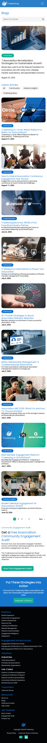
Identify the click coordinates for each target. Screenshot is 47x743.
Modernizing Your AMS (9, 683)
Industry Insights (30, 88)
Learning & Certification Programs (13, 675)
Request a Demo (23, 600)
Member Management (9, 628)
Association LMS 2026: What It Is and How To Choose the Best (23, 410)
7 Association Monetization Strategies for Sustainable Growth (21, 62)
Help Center (5, 706)
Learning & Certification (9, 626)
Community (14, 88)
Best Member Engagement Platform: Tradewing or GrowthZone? (20, 456)
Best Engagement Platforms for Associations (17, 649)
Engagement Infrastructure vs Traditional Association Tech (21, 646)
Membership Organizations (10, 665)
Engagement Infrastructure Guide (12, 644)
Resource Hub (6, 623)
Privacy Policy (11, 733)
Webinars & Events (7, 703)
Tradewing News (10, 93)
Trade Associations (8, 660)
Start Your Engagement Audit (17, 568)
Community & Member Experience (13, 680)
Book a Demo (6, 713)
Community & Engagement (10, 618)
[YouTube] (21, 737)
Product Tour (5, 718)
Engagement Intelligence (10, 633)
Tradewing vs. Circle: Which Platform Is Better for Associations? (21, 131)
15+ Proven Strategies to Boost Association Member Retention (17, 317)
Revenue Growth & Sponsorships (12, 678)
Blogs (3, 701)
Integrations (5, 636)
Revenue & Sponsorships (10, 631)
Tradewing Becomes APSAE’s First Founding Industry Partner (19, 224)
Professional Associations (10, 663)
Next (41, 519)
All (4, 88)
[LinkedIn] (26, 737)
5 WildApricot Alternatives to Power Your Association (22, 270)
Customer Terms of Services (28, 733)
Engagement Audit (7, 716)
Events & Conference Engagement (13, 672)
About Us (4, 698)
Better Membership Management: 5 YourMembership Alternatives (20, 363)
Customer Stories (7, 690)
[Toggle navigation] (42, 3)
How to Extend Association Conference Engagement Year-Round (22, 177)
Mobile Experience (7, 615)
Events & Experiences (8, 620)
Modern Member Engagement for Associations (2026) (19, 504)
